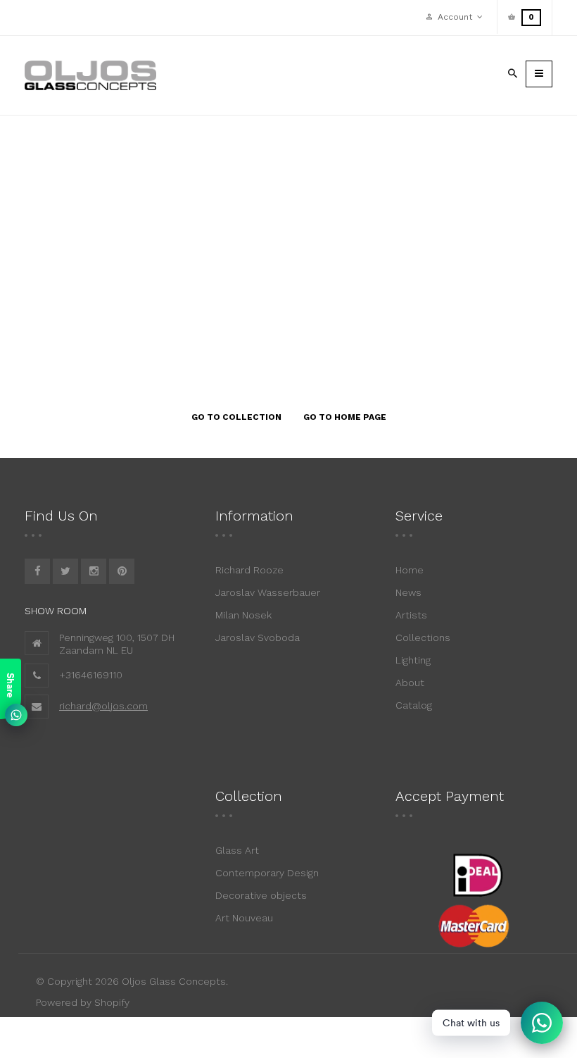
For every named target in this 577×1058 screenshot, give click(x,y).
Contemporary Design (267, 872)
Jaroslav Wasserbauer (267, 592)
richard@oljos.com (103, 705)
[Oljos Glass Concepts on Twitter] (65, 571)
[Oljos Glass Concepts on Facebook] (37, 571)
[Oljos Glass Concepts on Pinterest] (121, 571)
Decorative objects (261, 895)
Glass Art (237, 850)
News (408, 592)
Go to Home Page (344, 417)
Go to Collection (236, 417)
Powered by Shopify (82, 1002)
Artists (411, 615)
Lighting (413, 660)
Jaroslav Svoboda (257, 637)
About (409, 682)
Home (409, 569)
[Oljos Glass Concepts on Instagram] (93, 571)
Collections (422, 637)
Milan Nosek (243, 615)
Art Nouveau (244, 917)
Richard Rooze (249, 569)
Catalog (413, 705)
